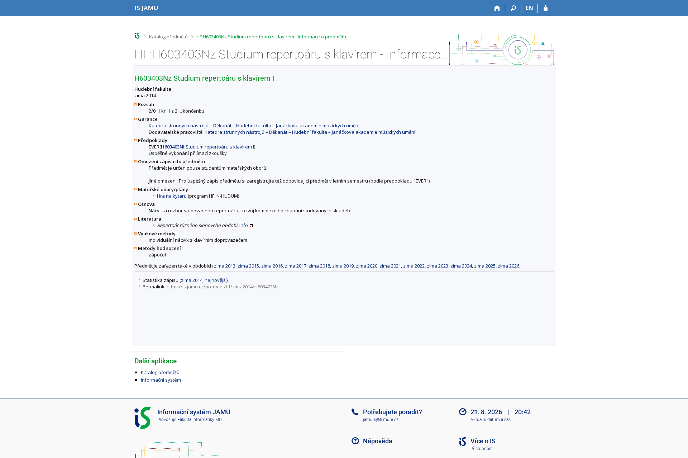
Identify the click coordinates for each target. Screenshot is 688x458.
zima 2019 (343, 266)
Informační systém (161, 380)
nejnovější (215, 280)
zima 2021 (390, 266)
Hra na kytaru (172, 196)
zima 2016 (272, 266)
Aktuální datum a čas (490, 419)
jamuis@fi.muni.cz (380, 419)
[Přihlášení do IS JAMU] (546, 8)
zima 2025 (485, 266)
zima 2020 (366, 266)
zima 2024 (461, 266)
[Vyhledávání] (513, 8)
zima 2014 (191, 280)
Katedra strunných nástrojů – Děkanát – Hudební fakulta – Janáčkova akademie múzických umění (254, 125)
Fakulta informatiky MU (199, 419)
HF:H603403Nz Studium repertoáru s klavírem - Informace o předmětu (271, 36)
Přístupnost (481, 448)
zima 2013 (224, 266)
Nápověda (377, 441)
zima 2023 (437, 266)
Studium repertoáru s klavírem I (207, 146)
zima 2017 (295, 266)
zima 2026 (508, 266)
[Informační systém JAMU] (137, 36)
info (243, 225)
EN (529, 8)
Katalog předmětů (168, 36)
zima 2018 (319, 266)
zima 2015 (248, 266)
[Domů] (497, 8)
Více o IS (483, 441)
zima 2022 (414, 266)
